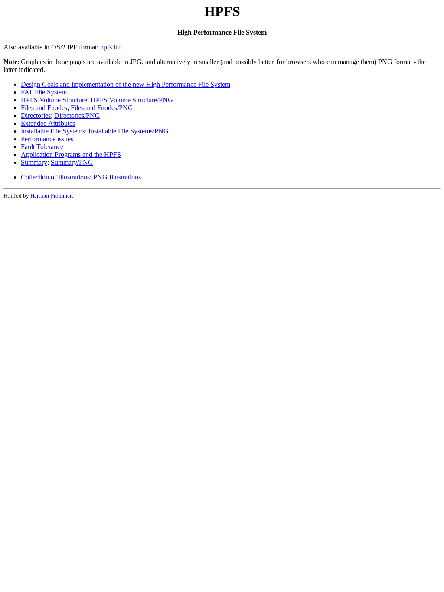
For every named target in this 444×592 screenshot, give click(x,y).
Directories (36, 115)
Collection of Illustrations (55, 177)
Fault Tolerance (42, 146)
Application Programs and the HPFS (71, 154)
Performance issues (47, 139)
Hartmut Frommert (51, 195)
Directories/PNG (77, 115)
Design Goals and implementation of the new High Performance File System (125, 84)
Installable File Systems (53, 131)
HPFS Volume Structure (54, 100)
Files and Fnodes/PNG (102, 107)
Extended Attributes (48, 123)
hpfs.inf (110, 47)
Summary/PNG (72, 162)
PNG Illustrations (117, 177)
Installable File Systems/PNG (128, 131)
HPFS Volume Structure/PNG (132, 100)
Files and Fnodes (44, 107)
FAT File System (44, 92)
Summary (34, 162)
